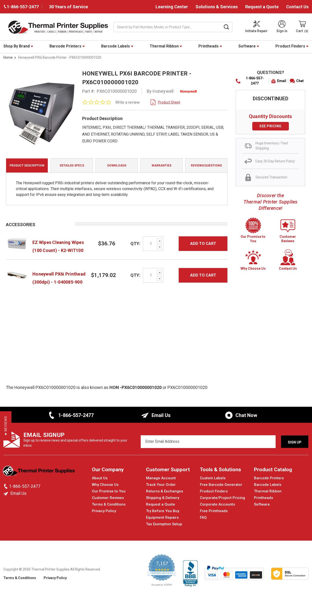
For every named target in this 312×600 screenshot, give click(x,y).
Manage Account (161, 478)
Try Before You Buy (162, 511)
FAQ (203, 517)
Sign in (281, 31)
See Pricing (270, 126)
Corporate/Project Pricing (222, 498)
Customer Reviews (108, 498)
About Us (99, 478)
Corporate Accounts (217, 504)
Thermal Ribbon (165, 46)
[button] (5, 425)
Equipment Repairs (162, 517)
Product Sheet (169, 102)
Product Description (27, 165)
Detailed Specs (72, 165)
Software (247, 46)
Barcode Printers (65, 46)
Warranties (161, 165)
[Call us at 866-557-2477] (6, 486)
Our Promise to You (109, 491)
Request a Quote (262, 6)
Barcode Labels (116, 46)
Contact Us (297, 6)
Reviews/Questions (206, 165)
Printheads (209, 46)
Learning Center (172, 6)
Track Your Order (161, 484)
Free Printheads (214, 511)
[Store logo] (39, 472)
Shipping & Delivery (162, 498)
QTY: (135, 243)
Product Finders (290, 46)
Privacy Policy (104, 511)
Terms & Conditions (109, 504)
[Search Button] (226, 27)
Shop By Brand (17, 46)
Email (281, 81)
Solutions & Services (216, 6)
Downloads (116, 165)
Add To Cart (203, 243)
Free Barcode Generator (221, 484)
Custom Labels (212, 478)
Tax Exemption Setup (164, 524)
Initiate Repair (256, 31)
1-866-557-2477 (255, 80)
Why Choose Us (105, 484)
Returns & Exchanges (164, 491)
